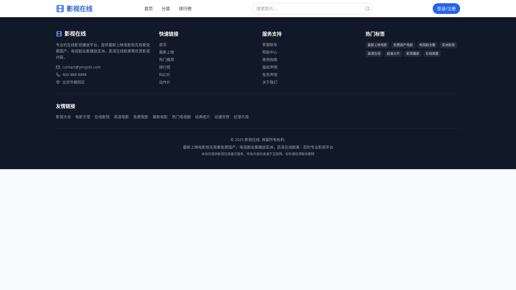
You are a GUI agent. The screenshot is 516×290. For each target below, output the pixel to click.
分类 (166, 9)
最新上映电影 (377, 45)
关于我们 (269, 82)
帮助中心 (269, 52)
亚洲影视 (448, 45)
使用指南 (269, 59)
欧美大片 (393, 53)
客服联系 (269, 44)
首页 (148, 9)
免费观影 (140, 116)
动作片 (164, 82)
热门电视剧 (181, 116)
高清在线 (374, 53)
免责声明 (269, 74)
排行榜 (185, 9)
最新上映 (166, 52)
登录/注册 (446, 9)
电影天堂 (82, 116)
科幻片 (164, 74)
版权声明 (269, 67)
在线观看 (432, 53)
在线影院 (102, 116)
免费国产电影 (403, 45)
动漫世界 (222, 116)
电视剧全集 (427, 45)
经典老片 (202, 116)
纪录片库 (241, 116)
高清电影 (121, 116)
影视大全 (63, 116)
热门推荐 (166, 59)
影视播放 (412, 53)
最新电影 (160, 116)
